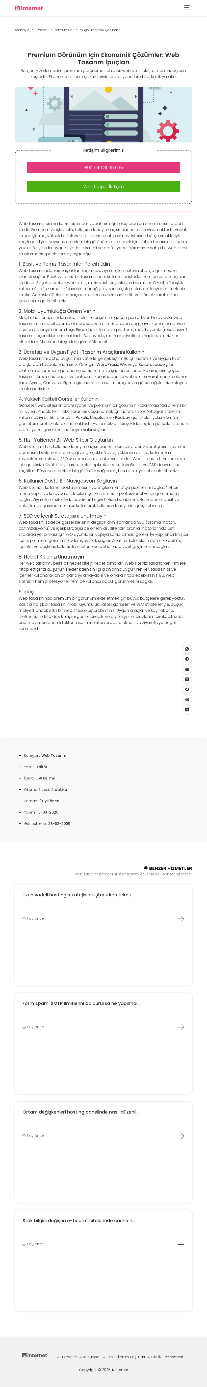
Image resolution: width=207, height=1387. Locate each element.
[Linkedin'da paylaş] (187, 709)
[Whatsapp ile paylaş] (187, 649)
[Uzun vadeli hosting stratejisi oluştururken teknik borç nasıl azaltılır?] (181, 918)
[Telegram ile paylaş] (187, 659)
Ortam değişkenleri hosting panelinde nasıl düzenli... (80, 1112)
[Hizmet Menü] (188, 8)
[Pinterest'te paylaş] (187, 699)
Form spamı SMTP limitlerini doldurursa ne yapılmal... (81, 1003)
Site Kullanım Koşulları (126, 1356)
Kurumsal (91, 1356)
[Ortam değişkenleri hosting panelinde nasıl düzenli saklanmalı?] (181, 1136)
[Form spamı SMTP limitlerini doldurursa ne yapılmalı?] (181, 1027)
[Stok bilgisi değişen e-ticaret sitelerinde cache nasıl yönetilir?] (181, 1244)
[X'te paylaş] (187, 679)
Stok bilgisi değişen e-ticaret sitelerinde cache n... (78, 1220)
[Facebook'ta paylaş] (187, 689)
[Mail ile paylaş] (187, 669)
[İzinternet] (29, 8)
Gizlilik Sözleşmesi (167, 1356)
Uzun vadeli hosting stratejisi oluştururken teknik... (78, 895)
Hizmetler (69, 1356)
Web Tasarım (53, 755)
